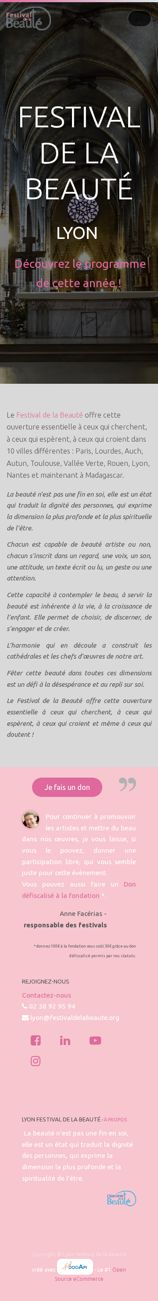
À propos (115, 1119)
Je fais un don (67, 787)
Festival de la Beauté (49, 415)
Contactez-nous (46, 995)
